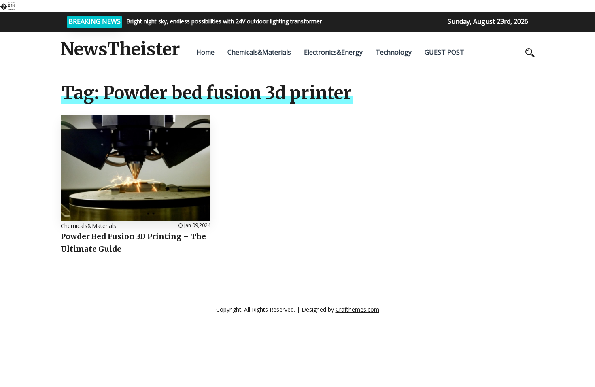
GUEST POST (444, 52)
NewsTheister (120, 49)
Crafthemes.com (357, 309)
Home (205, 52)
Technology (394, 52)
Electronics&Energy (333, 52)
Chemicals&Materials (259, 52)
